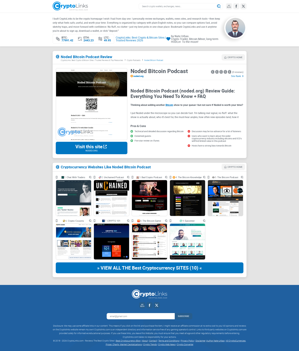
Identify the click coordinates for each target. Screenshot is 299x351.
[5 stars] (229, 72)
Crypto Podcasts (133, 60)
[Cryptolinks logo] (70, 6)
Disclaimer (201, 340)
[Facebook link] (236, 6)
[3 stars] (221, 72)
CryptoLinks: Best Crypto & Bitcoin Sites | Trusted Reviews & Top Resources (92, 60)
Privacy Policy (187, 340)
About (145, 340)
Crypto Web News (167, 344)
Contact (153, 340)
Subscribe (183, 316)
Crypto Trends (150, 344)
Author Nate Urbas (215, 340)
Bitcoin (169, 105)
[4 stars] (225, 72)
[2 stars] (217, 72)
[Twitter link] (243, 6)
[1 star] (213, 72)
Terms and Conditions (168, 340)
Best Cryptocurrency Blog (128, 340)
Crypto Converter (185, 344)
